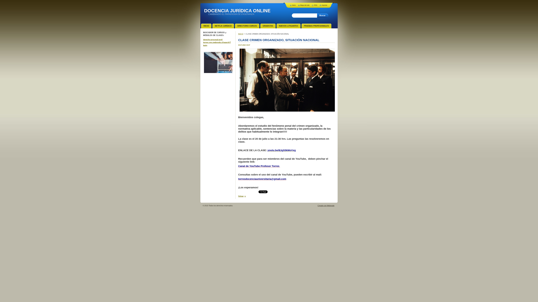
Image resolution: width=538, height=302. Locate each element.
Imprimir (324, 5)
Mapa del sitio (304, 5)
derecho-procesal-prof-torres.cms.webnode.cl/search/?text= (217, 42)
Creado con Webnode (326, 206)
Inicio (294, 5)
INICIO (240, 34)
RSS (315, 5)
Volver (241, 196)
